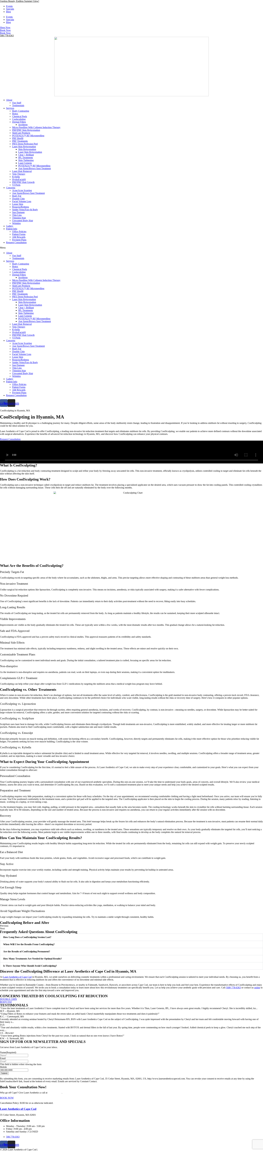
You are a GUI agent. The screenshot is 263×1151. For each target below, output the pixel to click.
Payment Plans (19, 239)
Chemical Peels (19, 116)
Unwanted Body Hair (22, 220)
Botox (15, 113)
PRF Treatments (20, 141)
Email (3, 1058)
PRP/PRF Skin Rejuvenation (26, 130)
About (9, 100)
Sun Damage (18, 212)
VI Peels (16, 185)
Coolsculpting (19, 119)
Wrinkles (16, 223)
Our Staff (16, 102)
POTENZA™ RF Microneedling (28, 135)
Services (10, 108)
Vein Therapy (18, 174)
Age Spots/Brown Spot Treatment (34, 168)
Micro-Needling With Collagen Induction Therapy (36, 127)
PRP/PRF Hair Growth (23, 182)
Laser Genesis (25, 163)
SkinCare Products (21, 133)
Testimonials (18, 105)
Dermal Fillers (19, 122)
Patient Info (11, 228)
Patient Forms (18, 234)
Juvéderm (23, 124)
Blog (8, 11)
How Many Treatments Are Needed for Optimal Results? (32, 958)
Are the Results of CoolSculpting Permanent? (26, 951)
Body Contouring (20, 111)
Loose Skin (17, 204)
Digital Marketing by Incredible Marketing (58, 1149)
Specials (10, 9)
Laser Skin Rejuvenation (24, 146)
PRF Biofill (17, 138)
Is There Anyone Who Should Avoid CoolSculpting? (30, 965)
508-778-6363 (7, 35)
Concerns (10, 187)
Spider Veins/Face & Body (25, 209)
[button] (131, 247)
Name (8, 1052)
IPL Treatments (25, 157)
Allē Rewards (18, 237)
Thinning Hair (19, 217)
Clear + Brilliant (26, 154)
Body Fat (16, 196)
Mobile (3, 1067)
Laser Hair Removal (22, 171)
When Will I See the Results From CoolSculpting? (29, 944)
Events (9, 6)
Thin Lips (17, 215)
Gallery (9, 226)
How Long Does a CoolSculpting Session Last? (27, 937)
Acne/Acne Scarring (22, 190)
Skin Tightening (26, 160)
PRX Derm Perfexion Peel (25, 144)
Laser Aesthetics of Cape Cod (18, 1109)
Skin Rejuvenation (27, 149)
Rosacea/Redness (20, 207)
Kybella (16, 176)
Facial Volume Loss (21, 201)
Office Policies (19, 231)
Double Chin (18, 198)
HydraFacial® (19, 179)
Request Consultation (16, 242)
